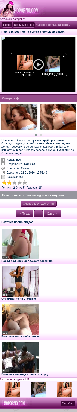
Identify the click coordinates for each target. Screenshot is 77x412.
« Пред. (24, 213)
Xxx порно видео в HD (14, 379)
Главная (23, 8)
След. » (52, 213)
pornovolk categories (13, 19)
